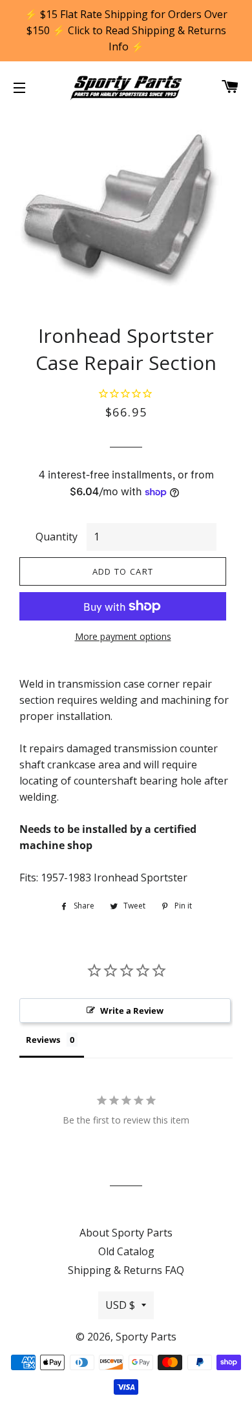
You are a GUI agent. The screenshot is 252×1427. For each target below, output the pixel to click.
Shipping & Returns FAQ (126, 1270)
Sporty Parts (146, 1336)
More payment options (123, 636)
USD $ (120, 1305)
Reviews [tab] (43, 1039)
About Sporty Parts (126, 1233)
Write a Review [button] (131, 1010)
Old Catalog (126, 1251)
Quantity (57, 536)
